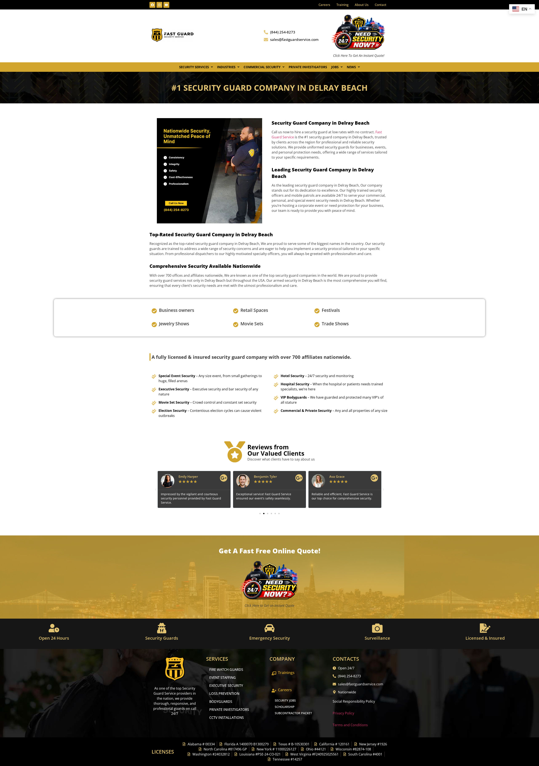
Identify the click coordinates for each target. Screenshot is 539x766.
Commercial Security (262, 67)
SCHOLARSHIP (285, 707)
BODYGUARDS (220, 701)
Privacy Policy (343, 713)
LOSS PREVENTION (224, 693)
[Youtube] (166, 5)
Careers (324, 5)
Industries (226, 67)
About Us (361, 5)
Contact (380, 5)
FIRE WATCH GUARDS (226, 669)
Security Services (194, 67)
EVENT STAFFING (222, 677)
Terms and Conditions (350, 725)
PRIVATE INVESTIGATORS (229, 709)
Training (342, 5)
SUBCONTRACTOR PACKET (293, 713)
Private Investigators (308, 67)
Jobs (335, 67)
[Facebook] (152, 5)
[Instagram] (159, 5)
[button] (196, 67)
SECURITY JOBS (285, 700)
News (351, 67)
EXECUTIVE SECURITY (226, 685)
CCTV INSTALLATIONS (226, 717)
